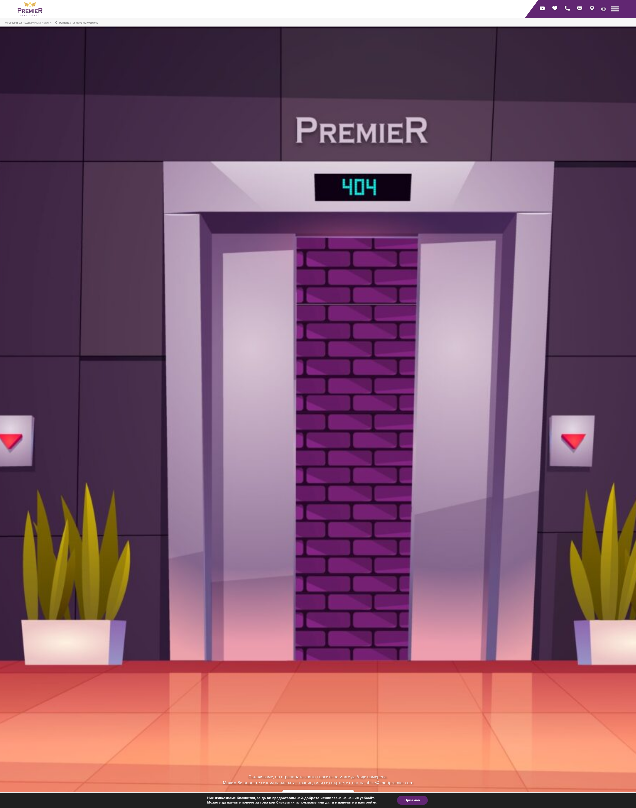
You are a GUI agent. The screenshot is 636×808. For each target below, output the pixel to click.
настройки (367, 802)
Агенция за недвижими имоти (28, 22)
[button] (603, 9)
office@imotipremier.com (389, 782)
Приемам (412, 800)
